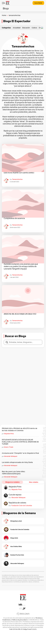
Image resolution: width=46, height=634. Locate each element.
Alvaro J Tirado (8, 447)
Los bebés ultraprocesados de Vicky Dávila (17, 462)
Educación (26, 28)
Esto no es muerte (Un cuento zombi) (19, 173)
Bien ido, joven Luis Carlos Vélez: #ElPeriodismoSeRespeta (13, 473)
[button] (43, 27)
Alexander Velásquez (10, 456)
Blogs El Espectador (16, 21)
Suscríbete (38, 3)
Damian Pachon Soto (17, 555)
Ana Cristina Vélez (16, 546)
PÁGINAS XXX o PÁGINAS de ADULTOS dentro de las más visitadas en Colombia (19, 429)
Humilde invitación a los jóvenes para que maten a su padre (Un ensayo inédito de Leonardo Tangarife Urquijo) (21, 266)
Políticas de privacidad (19, 620)
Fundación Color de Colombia (21, 506)
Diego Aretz (14, 538)
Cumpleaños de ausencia (14, 218)
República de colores (17, 503)
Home (4, 15)
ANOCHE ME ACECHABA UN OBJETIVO (20, 314)
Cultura (34, 28)
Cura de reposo (15, 495)
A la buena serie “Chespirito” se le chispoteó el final (20, 453)
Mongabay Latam (16, 521)
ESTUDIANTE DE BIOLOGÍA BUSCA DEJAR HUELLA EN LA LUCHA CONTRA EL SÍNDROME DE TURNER (20, 442)
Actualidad (16, 28)
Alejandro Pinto (9, 433)
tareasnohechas (17, 179)
